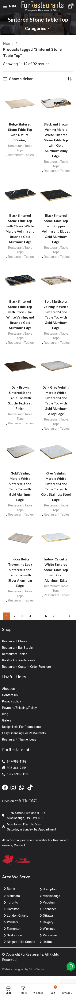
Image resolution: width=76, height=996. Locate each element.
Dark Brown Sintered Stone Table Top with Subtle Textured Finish (20, 397)
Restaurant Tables (21, 155)
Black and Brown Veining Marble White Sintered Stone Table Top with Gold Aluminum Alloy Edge (56, 140)
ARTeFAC (27, 800)
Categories (35, 29)
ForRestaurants (32, 954)
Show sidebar (21, 79)
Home (8, 43)
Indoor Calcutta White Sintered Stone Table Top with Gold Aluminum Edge (56, 569)
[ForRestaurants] (43, 6)
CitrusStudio (36, 969)
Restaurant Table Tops (20, 148)
